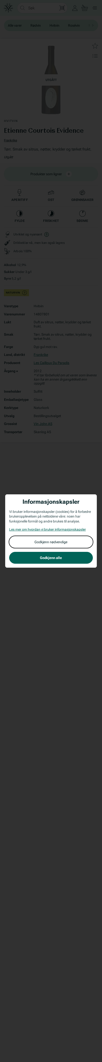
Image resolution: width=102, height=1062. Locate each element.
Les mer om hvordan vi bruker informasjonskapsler (47, 529)
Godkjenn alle (51, 558)
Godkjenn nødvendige (50, 542)
